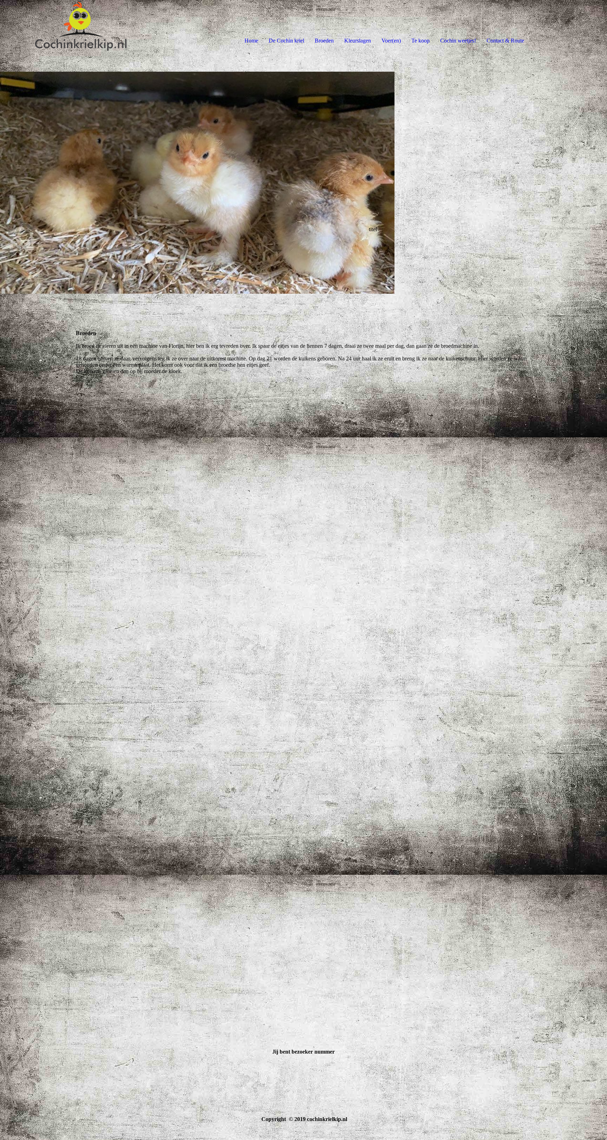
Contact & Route (505, 41)
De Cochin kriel (286, 41)
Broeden (324, 41)
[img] (81, 28)
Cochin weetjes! (458, 41)
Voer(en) (391, 41)
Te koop (420, 41)
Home (251, 41)
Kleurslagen (357, 41)
